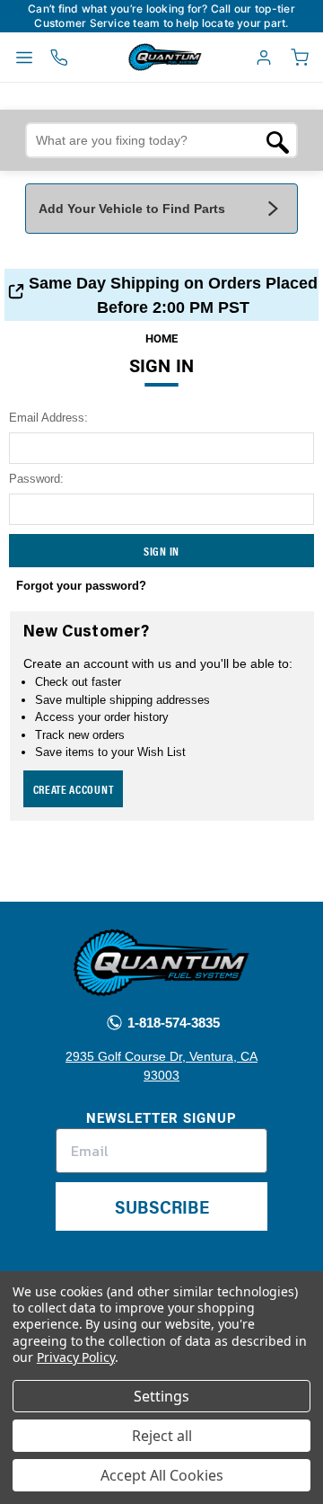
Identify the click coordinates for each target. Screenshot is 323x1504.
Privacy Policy (76, 1357)
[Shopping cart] (300, 57)
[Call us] (59, 57)
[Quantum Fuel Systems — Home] (123, 57)
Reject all (162, 1436)
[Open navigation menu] (24, 57)
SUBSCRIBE (162, 1206)
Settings (161, 1396)
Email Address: (48, 417)
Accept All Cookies (161, 1475)
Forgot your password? (81, 585)
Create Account (73, 788)
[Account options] (264, 57)
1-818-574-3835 (172, 1022)
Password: (36, 479)
